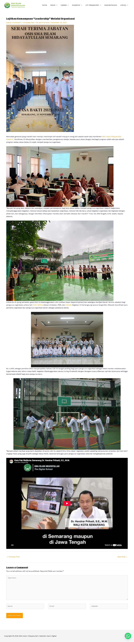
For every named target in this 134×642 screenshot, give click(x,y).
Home (44, 5)
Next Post (123, 557)
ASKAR (68, 305)
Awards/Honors (110, 5)
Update (64, 5)
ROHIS (40, 305)
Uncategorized (29, 23)
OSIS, (35, 305)
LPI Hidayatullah (92, 5)
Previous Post (13, 557)
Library (123, 5)
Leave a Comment (13, 23)
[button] (128, 636)
